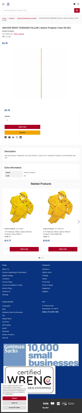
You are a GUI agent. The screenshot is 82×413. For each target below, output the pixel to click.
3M (3, 315)
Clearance (45, 269)
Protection (46, 282)
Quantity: (7, 116)
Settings (14, 398)
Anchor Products (8, 334)
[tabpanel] (21, 221)
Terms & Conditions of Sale (12, 285)
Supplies (45, 291)
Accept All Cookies (14, 407)
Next (79, 222)
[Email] (9, 137)
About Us (5, 269)
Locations (5, 279)
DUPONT (5, 322)
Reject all (14, 403)
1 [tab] (39, 257)
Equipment (46, 288)
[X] (17, 137)
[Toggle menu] (3, 4)
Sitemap (5, 294)
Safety (44, 279)
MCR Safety (6, 325)
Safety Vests (47, 272)
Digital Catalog (7, 275)
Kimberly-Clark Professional (12, 312)
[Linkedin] (21, 137)
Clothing (45, 275)
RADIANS (5, 331)
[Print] (13, 137)
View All (5, 338)
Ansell (4, 328)
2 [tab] (41, 257)
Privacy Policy (7, 282)
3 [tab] (42, 257)
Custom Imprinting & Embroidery (14, 272)
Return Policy (7, 288)
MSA (3, 309)
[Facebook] (6, 137)
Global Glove (7, 319)
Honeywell (6, 306)
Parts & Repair (47, 285)
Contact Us (6, 291)
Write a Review (19, 34)
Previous (3, 222)
